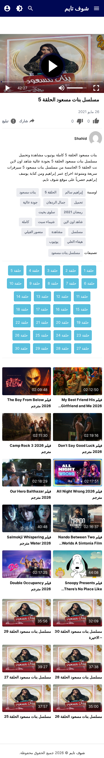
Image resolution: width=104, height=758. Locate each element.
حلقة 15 (82, 309)
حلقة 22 (22, 322)
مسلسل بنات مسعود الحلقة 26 (78, 716)
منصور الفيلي (33, 232)
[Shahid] (95, 143)
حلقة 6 (89, 283)
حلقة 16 (62, 309)
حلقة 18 (22, 309)
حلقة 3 (52, 270)
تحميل (78, 202)
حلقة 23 (83, 335)
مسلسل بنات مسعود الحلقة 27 (27, 677)
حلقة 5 (16, 270)
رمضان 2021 (73, 212)
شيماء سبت (46, 222)
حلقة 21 (42, 322)
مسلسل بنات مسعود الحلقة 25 (27, 716)
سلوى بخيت (47, 212)
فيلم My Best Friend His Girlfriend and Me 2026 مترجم (81, 405)
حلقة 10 (15, 283)
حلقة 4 (34, 270)
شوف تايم (77, 8)
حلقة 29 (41, 348)
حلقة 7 (71, 283)
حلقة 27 (83, 348)
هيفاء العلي (75, 241)
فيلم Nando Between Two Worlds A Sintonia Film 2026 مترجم (80, 543)
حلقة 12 (62, 296)
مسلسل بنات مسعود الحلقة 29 (27, 631)
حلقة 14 (22, 296)
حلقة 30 (21, 348)
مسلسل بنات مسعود (65, 253)
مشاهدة (57, 232)
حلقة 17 (42, 309)
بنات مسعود (27, 192)
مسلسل (77, 232)
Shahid (80, 138)
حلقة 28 (62, 348)
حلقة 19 (83, 322)
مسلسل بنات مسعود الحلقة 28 (78, 677)
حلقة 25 (41, 335)
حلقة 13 (42, 296)
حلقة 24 (62, 335)
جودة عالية (30, 202)
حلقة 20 (62, 322)
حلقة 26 (21, 335)
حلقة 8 (53, 283)
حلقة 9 (34, 283)
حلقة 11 (82, 296)
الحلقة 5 (50, 192)
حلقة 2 (70, 270)
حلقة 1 (89, 270)
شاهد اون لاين (73, 222)
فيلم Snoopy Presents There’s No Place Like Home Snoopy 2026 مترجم (79, 589)
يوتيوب (53, 241)
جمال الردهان (55, 202)
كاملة (25, 222)
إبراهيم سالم (74, 192)
